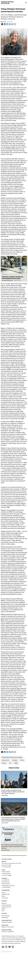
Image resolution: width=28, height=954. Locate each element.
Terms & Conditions (10, 939)
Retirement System (5, 760)
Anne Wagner (14, 760)
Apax (8, 850)
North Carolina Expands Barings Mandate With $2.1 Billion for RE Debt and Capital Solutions (13, 791)
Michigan (16, 763)
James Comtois (4, 795)
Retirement (4, 763)
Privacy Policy (7, 943)
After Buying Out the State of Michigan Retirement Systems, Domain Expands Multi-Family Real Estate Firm (13, 819)
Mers (10, 763)
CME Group (10, 280)
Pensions (22, 760)
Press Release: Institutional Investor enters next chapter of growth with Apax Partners (13, 846)
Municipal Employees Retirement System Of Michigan (12, 757)
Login (11, 951)
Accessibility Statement (19, 941)
